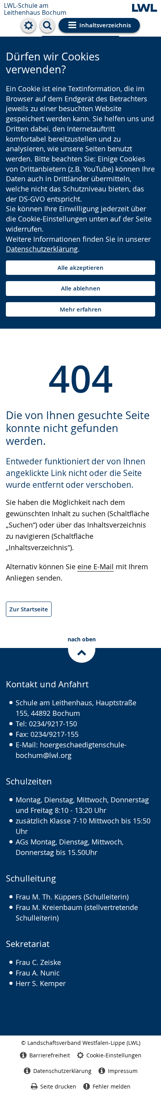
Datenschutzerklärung (42, 248)
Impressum (123, 1071)
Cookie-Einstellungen (113, 1055)
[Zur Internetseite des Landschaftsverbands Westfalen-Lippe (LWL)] (144, 8)
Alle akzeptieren (80, 268)
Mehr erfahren (81, 309)
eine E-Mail (95, 566)
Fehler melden (112, 1086)
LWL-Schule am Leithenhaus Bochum (35, 9)
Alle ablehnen (80, 288)
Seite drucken (58, 1086)
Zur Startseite (28, 609)
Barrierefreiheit (49, 1055)
